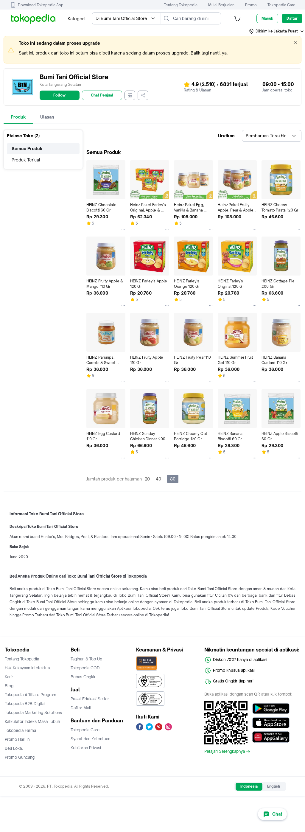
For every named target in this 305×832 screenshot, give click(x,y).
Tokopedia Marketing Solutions (33, 712)
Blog (9, 685)
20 (147, 478)
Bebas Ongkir (83, 676)
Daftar (292, 18)
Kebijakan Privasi (86, 747)
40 (158, 478)
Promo (251, 5)
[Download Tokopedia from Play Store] (271, 708)
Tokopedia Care (281, 5)
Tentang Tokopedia (180, 5)
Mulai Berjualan (221, 5)
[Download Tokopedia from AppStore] (271, 723)
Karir (9, 676)
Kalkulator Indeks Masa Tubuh (32, 721)
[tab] (18, 117)
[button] (276, 31)
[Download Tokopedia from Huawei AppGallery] (271, 737)
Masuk (267, 18)
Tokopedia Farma (20, 730)
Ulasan (47, 116)
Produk (18, 116)
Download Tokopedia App (40, 5)
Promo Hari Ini (17, 739)
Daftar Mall (81, 707)
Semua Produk (27, 148)
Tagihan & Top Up (86, 659)
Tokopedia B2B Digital (25, 703)
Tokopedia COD (85, 667)
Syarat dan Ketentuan (90, 738)
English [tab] (273, 786)
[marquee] (152, 49)
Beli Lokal (14, 748)
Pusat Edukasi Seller (90, 698)
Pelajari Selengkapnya (224, 751)
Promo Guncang (20, 757)
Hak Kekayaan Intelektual (28, 667)
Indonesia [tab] (249, 786)
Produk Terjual (26, 159)
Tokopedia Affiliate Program (30, 694)
